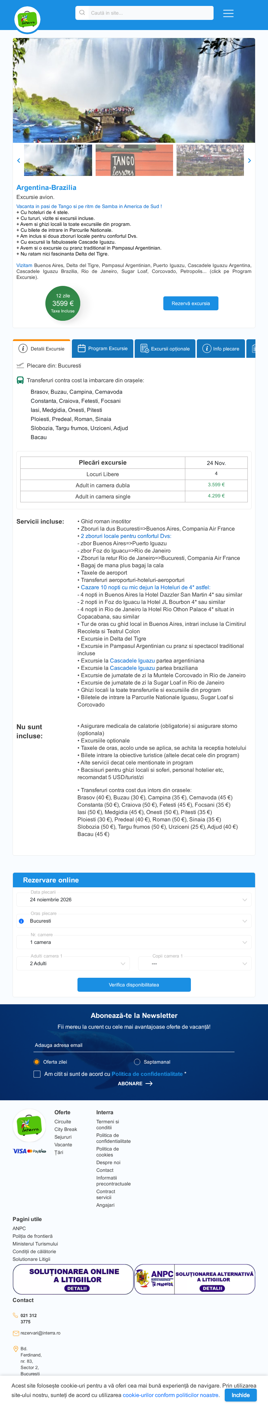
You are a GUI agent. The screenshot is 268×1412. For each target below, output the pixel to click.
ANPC (19, 1228)
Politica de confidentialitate (147, 1074)
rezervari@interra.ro (40, 1333)
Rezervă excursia (191, 303)
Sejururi (63, 1137)
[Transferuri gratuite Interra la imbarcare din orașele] (21, 921)
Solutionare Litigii (31, 1259)
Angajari (105, 1205)
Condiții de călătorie (34, 1251)
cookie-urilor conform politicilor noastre (170, 1395)
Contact (104, 1170)
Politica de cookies (107, 1152)
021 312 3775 (29, 1318)
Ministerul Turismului (35, 1244)
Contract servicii (105, 1194)
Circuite (62, 1121)
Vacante (63, 1144)
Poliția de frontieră (33, 1236)
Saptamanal (156, 1062)
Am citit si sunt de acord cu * (115, 1074)
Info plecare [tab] (226, 349)
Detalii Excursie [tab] (48, 349)
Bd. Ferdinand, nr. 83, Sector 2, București (31, 1361)
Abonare (131, 1083)
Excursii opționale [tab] (170, 349)
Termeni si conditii (107, 1124)
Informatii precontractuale (113, 1180)
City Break (65, 1129)
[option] (134, 90)
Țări (58, 1152)
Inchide (241, 1395)
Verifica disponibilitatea (134, 985)
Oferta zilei (54, 1062)
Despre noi (108, 1162)
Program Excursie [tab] (108, 349)
